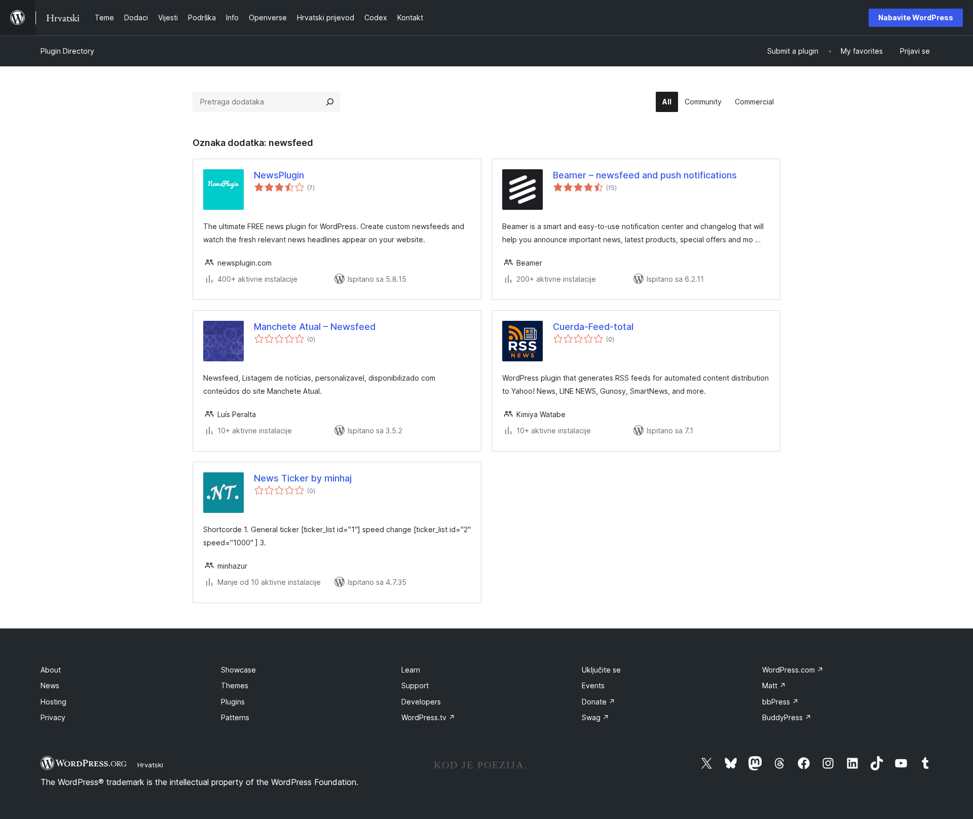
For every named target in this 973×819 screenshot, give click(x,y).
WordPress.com (793, 669)
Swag (595, 717)
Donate (598, 701)
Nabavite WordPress (915, 17)
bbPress (780, 701)
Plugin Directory (67, 51)
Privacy (53, 717)
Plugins (233, 701)
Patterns (235, 717)
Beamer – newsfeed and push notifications (645, 175)
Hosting (53, 701)
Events (593, 685)
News (50, 685)
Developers (421, 701)
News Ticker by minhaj (303, 478)
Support (415, 685)
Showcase (238, 669)
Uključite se (601, 669)
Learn (410, 669)
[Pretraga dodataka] (330, 102)
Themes (234, 685)
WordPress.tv (428, 717)
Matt (774, 685)
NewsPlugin (279, 175)
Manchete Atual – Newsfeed (315, 326)
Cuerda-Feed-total (593, 326)
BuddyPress (786, 717)
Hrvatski (150, 765)
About (51, 669)
